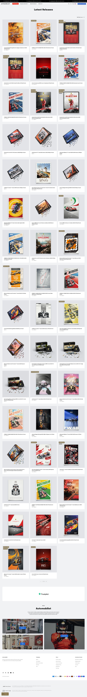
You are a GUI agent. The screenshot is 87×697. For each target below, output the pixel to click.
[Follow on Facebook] (3, 672)
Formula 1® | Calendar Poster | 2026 (38, 540)
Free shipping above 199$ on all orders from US (11, 1)
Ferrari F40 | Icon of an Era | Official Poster (40, 574)
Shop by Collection (23, 3)
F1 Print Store (15, 3)
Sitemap (57, 668)
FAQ (76, 666)
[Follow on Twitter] (5, 672)
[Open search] (68, 3)
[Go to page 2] (46, 581)
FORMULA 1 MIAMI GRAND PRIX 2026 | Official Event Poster (15, 434)
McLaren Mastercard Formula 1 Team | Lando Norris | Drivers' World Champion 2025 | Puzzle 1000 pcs (14, 470)
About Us (40, 3)
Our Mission (38, 661)
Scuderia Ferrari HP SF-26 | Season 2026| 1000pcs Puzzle (15, 152)
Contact (76, 664)
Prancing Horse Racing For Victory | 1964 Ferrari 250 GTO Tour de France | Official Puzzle (43, 364)
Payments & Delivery (79, 659)
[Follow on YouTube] (10, 672)
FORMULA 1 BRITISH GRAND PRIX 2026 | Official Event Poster (15, 117)
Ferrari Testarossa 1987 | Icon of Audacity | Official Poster (43, 83)
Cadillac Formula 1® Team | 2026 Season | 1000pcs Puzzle (15, 187)
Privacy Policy (58, 659)
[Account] (70, 3)
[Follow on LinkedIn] (13, 672)
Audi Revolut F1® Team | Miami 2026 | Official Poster (42, 399)
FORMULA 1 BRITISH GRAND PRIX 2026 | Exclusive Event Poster (71, 83)
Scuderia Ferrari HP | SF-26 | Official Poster (12, 540)
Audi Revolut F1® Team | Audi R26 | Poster (12, 504)
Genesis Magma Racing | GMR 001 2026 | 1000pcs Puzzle (70, 187)
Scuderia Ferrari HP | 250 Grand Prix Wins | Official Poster (15, 83)
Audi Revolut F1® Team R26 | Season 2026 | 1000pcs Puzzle (43, 152)
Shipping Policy (58, 664)
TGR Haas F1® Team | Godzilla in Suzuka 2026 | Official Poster (71, 469)
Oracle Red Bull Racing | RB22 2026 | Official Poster (69, 540)
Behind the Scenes (39, 663)
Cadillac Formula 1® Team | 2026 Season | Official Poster (42, 328)
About (37, 659)
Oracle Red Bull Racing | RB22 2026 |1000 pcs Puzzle (14, 328)
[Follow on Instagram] (8, 672)
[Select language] (76, 3)
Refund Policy (58, 661)
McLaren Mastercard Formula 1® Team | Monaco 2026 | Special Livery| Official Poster (70, 259)
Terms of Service (59, 663)
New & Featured (33, 3)
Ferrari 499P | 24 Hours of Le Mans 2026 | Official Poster (70, 222)
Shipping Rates (77, 661)
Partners (37, 664)
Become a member (81, 3)
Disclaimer (58, 666)
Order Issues (77, 663)
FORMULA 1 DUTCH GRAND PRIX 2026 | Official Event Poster (43, 47)
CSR (36, 666)
